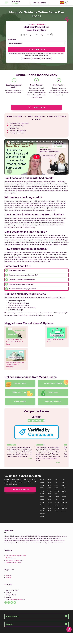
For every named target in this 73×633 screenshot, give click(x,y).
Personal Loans (20, 392)
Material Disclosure (12, 616)
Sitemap (8, 577)
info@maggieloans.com (17, 599)
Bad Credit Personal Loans (14, 560)
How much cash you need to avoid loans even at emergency (15, 364)
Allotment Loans (53, 402)
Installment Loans (53, 383)
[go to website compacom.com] (36, 432)
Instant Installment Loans (13, 562)
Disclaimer (9, 624)
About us (8, 575)
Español (62, 2)
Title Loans (53, 392)
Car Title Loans (10, 558)
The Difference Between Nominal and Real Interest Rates (14, 342)
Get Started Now (36, 107)
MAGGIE (16, 2)
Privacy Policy (53, 53)
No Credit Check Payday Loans (16, 555)
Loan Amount (12, 39)
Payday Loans (20, 383)
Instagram (7, 601)
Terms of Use (61, 53)
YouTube (4, 601)
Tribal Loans (20, 402)
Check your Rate (39, 2)
